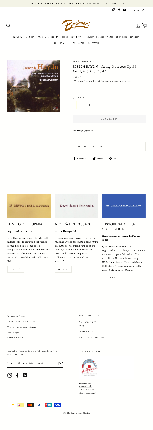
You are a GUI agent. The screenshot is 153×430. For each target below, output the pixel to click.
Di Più (111, 277)
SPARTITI (76, 36)
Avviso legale (13, 332)
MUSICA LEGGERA (48, 36)
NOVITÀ (17, 36)
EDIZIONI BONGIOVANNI (99, 36)
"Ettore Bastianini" (87, 393)
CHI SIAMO (60, 42)
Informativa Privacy (16, 316)
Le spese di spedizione (94, 81)
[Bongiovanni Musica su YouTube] (25, 375)
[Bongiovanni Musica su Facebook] (17, 375)
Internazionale (85, 386)
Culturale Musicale (87, 389)
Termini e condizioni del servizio (22, 321)
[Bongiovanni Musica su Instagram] (9, 375)
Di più (16, 269)
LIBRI (65, 36)
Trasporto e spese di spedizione (21, 327)
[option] (76, 3)
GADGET (135, 36)
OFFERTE (121, 36)
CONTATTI (93, 42)
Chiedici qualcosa (89, 146)
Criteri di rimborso (16, 337)
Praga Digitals (84, 61)
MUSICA (29, 36)
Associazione (85, 382)
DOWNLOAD (77, 42)
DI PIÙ (63, 269)
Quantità (79, 98)
